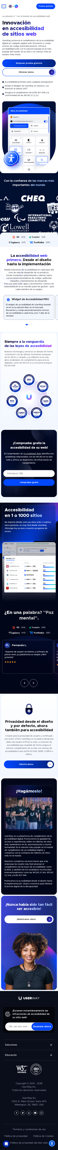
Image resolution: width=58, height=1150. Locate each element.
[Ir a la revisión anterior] (24, 683)
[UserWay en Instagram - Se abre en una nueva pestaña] (41, 1113)
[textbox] (27, 657)
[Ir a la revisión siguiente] (33, 683)
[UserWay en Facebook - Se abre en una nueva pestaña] (16, 1113)
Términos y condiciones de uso (29, 1129)
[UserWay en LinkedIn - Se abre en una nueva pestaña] (29, 1113)
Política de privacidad (16, 1136)
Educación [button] (11, 1055)
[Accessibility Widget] (52, 1143)
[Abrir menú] (3, 6)
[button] (27, 324)
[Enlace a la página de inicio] (13, 6)
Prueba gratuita (46, 6)
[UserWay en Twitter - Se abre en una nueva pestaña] (23, 1113)
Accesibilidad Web (32, 454)
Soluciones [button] (11, 1045)
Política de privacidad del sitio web (29, 1143)
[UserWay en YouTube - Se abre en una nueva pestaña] (35, 1113)
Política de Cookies (43, 1136)
